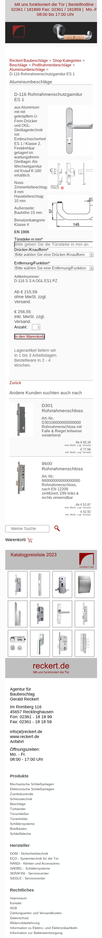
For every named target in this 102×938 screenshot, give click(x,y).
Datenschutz (19, 918)
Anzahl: (20, 327)
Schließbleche (20, 834)
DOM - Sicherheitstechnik (29, 853)
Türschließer (19, 814)
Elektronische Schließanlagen (32, 789)
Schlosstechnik (21, 799)
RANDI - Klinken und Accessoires (35, 863)
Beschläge (18, 65)
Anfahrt (17, 741)
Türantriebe (19, 819)
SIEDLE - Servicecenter (27, 878)
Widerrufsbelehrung (25, 923)
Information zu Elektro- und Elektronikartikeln (43, 928)
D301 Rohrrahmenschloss (62, 408)
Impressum (18, 898)
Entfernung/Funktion (32, 263)
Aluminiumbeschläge (27, 70)
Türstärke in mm (28, 239)
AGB (13, 908)
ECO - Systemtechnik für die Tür (34, 858)
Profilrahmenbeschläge (51, 65)
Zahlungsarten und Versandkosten (36, 913)
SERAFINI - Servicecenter (29, 873)
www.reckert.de (24, 736)
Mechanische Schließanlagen (32, 784)
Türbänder (18, 809)
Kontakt (15, 903)
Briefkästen (18, 829)
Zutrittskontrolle (21, 794)
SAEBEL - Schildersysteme (30, 868)
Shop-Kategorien (67, 61)
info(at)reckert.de (26, 731)
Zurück (15, 383)
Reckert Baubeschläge (28, 61)
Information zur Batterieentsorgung (36, 933)
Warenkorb (15, 539)
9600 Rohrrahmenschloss (62, 466)
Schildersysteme (22, 824)
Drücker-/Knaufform (31, 249)
